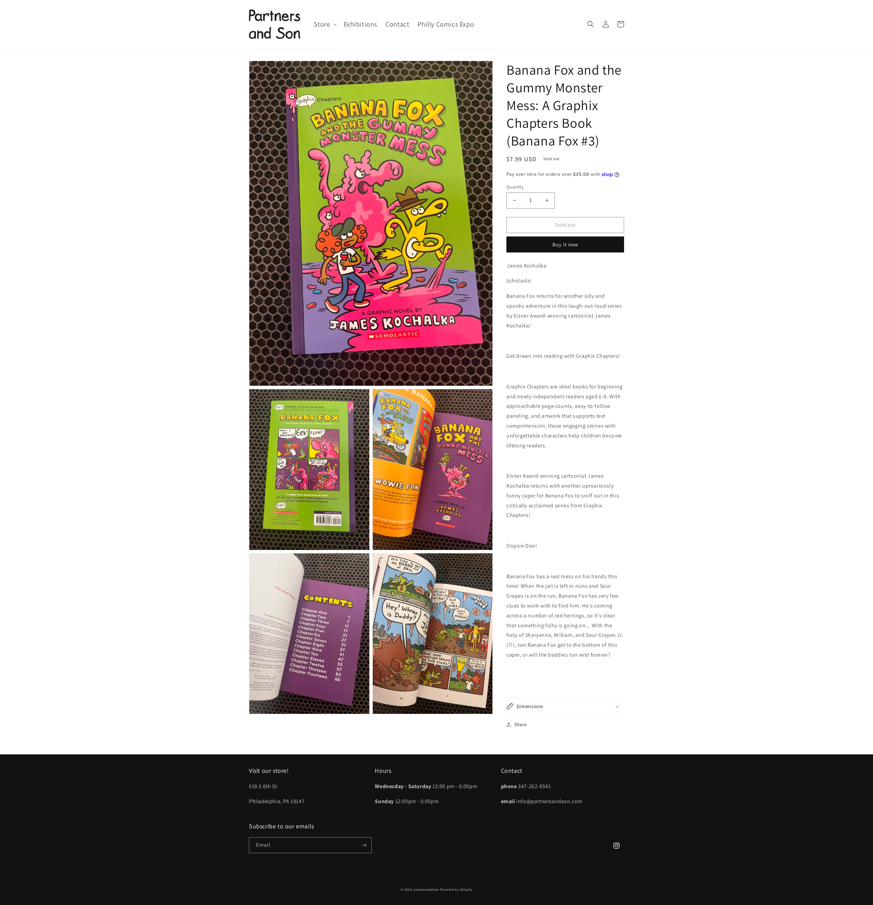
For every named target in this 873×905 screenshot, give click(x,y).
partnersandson (426, 889)
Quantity (514, 187)
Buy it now (565, 244)
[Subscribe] (363, 845)
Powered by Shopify (456, 889)
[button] (325, 24)
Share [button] (520, 724)
